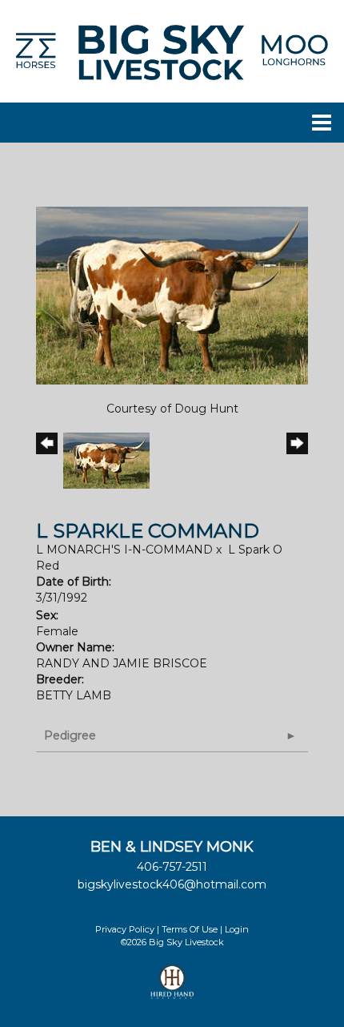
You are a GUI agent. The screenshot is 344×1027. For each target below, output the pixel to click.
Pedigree (70, 735)
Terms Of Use (190, 929)
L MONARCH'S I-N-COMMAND (124, 549)
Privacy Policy (124, 929)
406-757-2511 (172, 867)
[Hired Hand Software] (172, 989)
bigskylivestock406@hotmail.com (172, 884)
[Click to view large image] (172, 295)
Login (237, 929)
